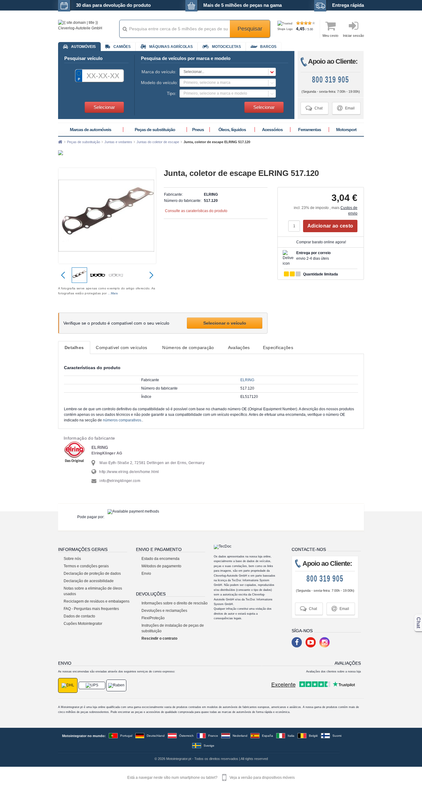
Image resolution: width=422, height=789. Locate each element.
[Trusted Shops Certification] (285, 29)
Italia (291, 735)
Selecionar (104, 107)
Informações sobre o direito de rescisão (174, 603)
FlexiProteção (153, 618)
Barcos (268, 47)
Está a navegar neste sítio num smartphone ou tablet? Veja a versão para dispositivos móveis (211, 777)
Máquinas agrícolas (171, 47)
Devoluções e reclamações (164, 610)
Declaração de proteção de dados (92, 573)
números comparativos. (122, 420)
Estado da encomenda (160, 559)
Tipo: (171, 93)
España (267, 735)
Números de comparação (188, 347)
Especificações (278, 347)
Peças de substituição (155, 129)
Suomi (336, 735)
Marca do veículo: (158, 71)
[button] (227, 72)
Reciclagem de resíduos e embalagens (96, 601)
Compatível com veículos (121, 347)
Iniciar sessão (353, 35)
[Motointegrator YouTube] (311, 642)
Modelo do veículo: (158, 82)
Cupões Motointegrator (83, 623)
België (313, 735)
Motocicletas (226, 47)
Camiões (122, 47)
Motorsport (346, 129)
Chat (314, 108)
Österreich (186, 735)
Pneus (198, 129)
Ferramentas (309, 129)
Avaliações (239, 347)
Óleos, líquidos (232, 129)
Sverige (209, 745)
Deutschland (156, 735)
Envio (146, 573)
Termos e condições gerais (86, 566)
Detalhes (74, 347)
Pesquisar (250, 29)
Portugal (126, 735)
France (213, 735)
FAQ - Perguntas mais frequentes (91, 609)
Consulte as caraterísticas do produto (196, 211)
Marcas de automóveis (90, 129)
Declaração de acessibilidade (89, 581)
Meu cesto (330, 35)
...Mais (113, 293)
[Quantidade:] (295, 226)
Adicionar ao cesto (330, 225)
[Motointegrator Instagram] (324, 642)
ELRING (247, 380)
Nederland (240, 735)
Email (346, 108)
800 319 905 (330, 79)
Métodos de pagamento (161, 566)
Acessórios (272, 129)
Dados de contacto (79, 616)
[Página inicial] (60, 141)
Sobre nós (72, 559)
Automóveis (83, 47)
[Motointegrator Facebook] (297, 642)
